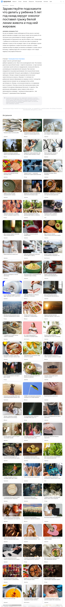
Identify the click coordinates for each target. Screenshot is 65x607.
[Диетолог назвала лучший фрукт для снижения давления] (52, 452)
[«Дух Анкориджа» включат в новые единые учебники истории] (52, 351)
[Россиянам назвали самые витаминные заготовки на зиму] (32, 452)
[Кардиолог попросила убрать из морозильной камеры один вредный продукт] (32, 189)
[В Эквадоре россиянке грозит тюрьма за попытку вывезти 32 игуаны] (32, 128)
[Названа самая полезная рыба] (12, 128)
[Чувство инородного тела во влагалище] (12, 270)
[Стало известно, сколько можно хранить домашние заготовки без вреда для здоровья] (12, 513)
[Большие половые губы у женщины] (52, 168)
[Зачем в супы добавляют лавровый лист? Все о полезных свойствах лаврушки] (52, 330)
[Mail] (2, 1)
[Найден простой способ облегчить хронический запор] (12, 533)
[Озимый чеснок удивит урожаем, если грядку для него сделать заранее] (32, 553)
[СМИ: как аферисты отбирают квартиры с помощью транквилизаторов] (32, 290)
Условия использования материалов (34, 606)
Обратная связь (45, 606)
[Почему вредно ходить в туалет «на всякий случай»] (12, 432)
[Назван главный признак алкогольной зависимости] (52, 270)
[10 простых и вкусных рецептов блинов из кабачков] (32, 371)
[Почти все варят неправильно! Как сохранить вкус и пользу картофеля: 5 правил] (32, 270)
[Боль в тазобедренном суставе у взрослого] (52, 411)
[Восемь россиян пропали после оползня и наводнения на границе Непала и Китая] (12, 310)
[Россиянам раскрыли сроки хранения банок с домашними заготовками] (12, 573)
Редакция (25, 606)
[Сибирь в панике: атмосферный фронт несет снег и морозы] (52, 492)
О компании (6, 606)
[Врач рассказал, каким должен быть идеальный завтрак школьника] (52, 553)
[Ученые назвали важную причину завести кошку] (52, 533)
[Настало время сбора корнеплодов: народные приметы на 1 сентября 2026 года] (52, 573)
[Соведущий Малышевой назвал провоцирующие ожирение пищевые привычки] (12, 492)
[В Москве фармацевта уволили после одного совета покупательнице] (32, 249)
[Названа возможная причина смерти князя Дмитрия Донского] (12, 148)
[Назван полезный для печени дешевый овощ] (12, 168)
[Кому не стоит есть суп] (12, 594)
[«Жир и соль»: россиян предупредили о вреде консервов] (12, 189)
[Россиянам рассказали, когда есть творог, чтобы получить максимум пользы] (52, 128)
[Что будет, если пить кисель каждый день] (32, 229)
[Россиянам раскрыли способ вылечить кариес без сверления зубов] (52, 594)
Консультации (5, 5)
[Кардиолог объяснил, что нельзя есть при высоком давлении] (52, 189)
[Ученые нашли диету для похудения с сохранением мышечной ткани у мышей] (32, 310)
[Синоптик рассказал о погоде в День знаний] (12, 371)
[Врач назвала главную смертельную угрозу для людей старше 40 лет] (52, 229)
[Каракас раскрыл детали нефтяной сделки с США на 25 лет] (52, 310)
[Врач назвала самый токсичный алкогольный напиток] (12, 229)
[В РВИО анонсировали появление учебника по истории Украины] (32, 391)
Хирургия (12, 5)
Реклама (10, 606)
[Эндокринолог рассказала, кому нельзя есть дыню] (32, 351)
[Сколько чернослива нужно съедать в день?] (52, 371)
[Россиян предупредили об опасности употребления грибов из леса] (12, 452)
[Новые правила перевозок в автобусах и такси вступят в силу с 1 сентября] (52, 472)
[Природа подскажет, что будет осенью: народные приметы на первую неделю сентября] (12, 209)
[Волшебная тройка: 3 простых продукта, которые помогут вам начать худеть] (12, 351)
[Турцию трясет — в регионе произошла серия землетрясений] (32, 168)
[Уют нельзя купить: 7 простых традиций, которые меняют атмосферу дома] (32, 594)
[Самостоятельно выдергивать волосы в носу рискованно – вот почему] (32, 533)
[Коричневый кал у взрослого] (12, 249)
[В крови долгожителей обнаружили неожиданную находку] (32, 492)
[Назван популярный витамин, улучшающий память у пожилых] (32, 209)
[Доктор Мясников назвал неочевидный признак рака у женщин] (52, 290)
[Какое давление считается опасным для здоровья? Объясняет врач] (52, 148)
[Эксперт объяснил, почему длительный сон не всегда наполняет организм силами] (12, 411)
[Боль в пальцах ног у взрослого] (32, 472)
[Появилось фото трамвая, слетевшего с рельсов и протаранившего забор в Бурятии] (52, 209)
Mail (2, 606)
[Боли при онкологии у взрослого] (52, 513)
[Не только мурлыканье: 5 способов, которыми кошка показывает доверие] (32, 330)
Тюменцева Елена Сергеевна (16, 58)
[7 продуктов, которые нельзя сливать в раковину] (12, 330)
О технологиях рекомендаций (54, 606)
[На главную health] (7, 1)
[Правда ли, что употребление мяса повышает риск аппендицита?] (32, 573)
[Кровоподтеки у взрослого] (52, 391)
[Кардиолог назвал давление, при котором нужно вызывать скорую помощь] (32, 148)
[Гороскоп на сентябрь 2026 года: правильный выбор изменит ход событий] (12, 391)
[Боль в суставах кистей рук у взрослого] (52, 432)
